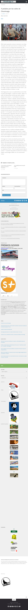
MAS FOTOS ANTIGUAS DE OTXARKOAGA (13, 238)
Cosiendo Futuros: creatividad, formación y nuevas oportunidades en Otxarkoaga (13, 334)
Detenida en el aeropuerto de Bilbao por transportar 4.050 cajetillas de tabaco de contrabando (13, 342)
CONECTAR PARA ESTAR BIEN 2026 (6, 329)
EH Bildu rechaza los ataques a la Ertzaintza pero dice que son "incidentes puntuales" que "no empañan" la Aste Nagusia (13, 346)
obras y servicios (17, 310)
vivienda (24, 313)
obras (12, 310)
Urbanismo (21, 313)
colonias (9, 302)
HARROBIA (23, 305)
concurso (2, 304)
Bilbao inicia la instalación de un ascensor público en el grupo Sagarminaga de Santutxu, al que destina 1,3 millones (14, 353)
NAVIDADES (8, 310)
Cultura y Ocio (11, 304)
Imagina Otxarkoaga (9, 307)
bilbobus (19, 301)
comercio (23, 302)
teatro (22, 311)
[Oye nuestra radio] (22, 200)
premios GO (16, 311)
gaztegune (17, 305)
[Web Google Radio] (24, 200)
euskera (6, 305)
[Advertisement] (5, 500)
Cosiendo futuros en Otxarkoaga (6, 323)
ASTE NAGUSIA (15, 301)
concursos (5, 304)
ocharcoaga (23, 310)
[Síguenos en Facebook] (15, 200)
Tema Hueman (18, 603)
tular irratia (15, 313)
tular (11, 313)
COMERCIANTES (15, 303)
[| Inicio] (11, 2)
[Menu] (26, 1)
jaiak (18, 307)
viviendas (3, 314)
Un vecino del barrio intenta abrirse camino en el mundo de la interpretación (6, 166)
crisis (8, 304)
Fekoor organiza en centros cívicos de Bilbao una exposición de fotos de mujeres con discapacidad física (13, 349)
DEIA (2, 18)
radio (20, 311)
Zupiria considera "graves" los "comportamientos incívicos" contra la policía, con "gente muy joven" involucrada (14, 357)
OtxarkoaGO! (5, 311)
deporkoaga (18, 304)
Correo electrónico (17, 186)
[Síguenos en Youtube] (17, 200)
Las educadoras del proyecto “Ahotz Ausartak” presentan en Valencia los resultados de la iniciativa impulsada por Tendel (14, 326)
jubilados (9, 308)
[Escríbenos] (26, 200)
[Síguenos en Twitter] (20, 200)
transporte (7, 313)
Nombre (3, 186)
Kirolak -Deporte (14, 308)
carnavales (22, 301)
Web (3, 190)
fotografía (9, 305)
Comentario (4, 177)
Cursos (15, 304)
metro (3, 310)
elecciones (22, 304)
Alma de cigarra (3, 301)
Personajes (3, 4)
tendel (3, 313)
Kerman (3, 13)
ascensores (9, 301)
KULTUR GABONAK (22, 308)
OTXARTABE (11, 311)
